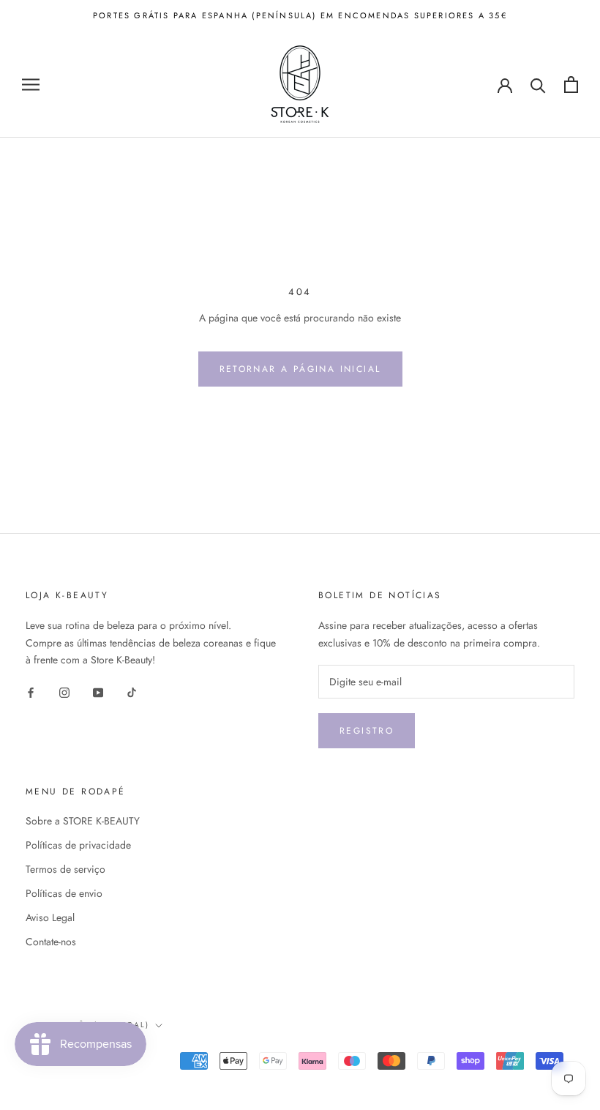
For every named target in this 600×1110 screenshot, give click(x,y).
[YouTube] (98, 691)
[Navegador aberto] (31, 84)
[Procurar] (538, 84)
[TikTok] (132, 691)
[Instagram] (64, 691)
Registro (367, 730)
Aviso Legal (50, 917)
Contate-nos (51, 941)
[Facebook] (31, 691)
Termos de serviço (65, 869)
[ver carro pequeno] (571, 84)
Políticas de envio (64, 893)
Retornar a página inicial (300, 369)
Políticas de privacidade (78, 845)
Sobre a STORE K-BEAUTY (83, 820)
